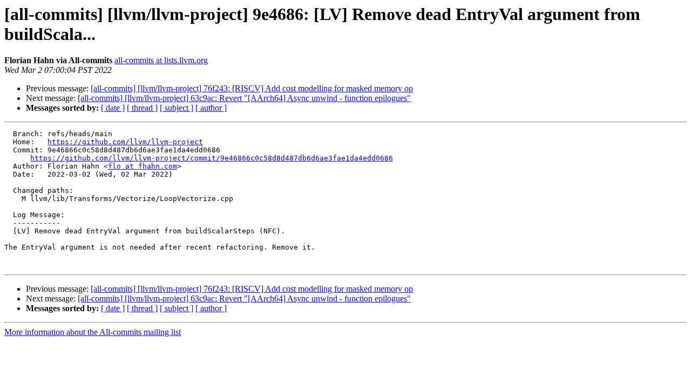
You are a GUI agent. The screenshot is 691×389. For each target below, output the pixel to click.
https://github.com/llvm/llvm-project (125, 142)
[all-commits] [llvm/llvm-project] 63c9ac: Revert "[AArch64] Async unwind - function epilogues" (244, 98)
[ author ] (211, 107)
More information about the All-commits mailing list (92, 332)
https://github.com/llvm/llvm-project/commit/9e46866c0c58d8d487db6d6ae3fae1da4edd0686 (211, 158)
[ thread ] (142, 107)
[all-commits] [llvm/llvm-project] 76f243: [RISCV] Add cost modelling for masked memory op (252, 88)
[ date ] (113, 107)
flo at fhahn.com (142, 166)
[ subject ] (176, 107)
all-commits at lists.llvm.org (161, 60)
